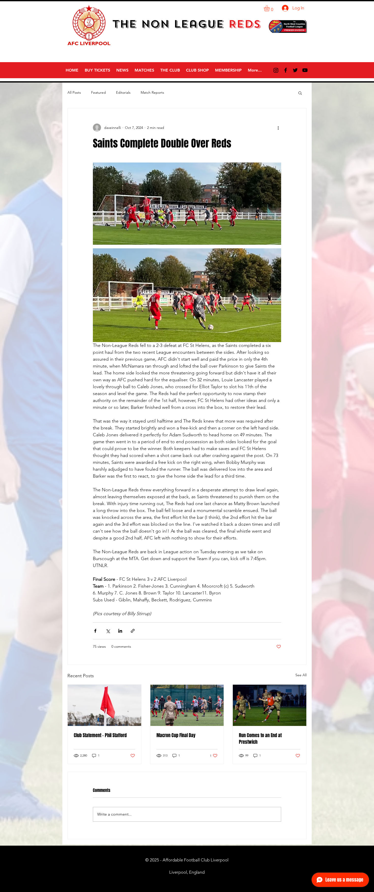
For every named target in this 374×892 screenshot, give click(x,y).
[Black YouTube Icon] (305, 70)
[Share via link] (132, 630)
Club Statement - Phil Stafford (100, 735)
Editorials (123, 92)
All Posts (74, 92)
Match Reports (152, 92)
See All (301, 675)
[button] (270, 8)
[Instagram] (276, 70)
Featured (98, 92)
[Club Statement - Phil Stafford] (104, 705)
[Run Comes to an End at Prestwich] (269, 705)
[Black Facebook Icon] (285, 70)
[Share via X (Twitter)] (107, 630)
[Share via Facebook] (95, 630)
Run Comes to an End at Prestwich (260, 738)
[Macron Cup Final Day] (187, 705)
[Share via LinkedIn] (120, 630)
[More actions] (278, 128)
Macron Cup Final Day (175, 735)
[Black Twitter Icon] (295, 70)
